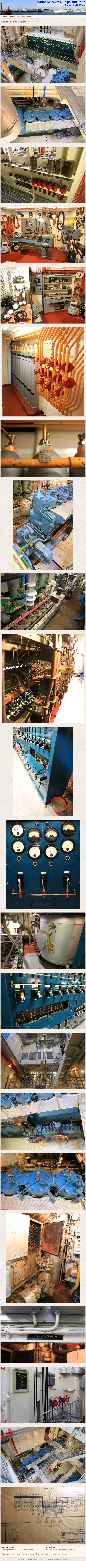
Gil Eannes (41, 1554)
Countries (21, 17)
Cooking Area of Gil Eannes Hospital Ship (17, 1550)
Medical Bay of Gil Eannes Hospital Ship (61, 1550)
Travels (12, 17)
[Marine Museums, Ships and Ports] (43, 14)
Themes (30, 17)
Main (5, 17)
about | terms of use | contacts (58, 1559)
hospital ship (56, 1554)
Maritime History (28, 1554)
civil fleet (48, 1554)
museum (64, 1554)
